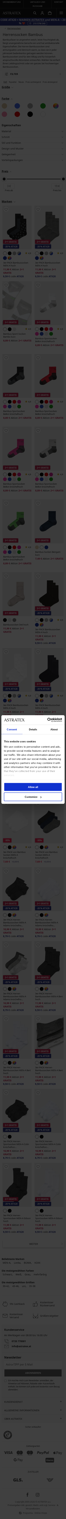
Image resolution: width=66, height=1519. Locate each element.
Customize (31, 796)
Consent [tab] (12, 729)
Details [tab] (33, 729)
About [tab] (54, 729)
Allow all (33, 786)
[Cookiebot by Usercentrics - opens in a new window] (47, 720)
